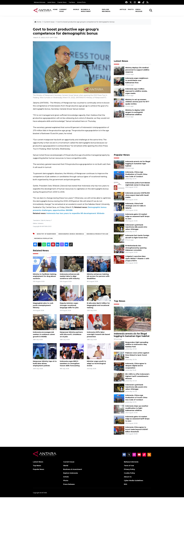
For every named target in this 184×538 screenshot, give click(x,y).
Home (55, 9)
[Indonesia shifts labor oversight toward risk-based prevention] (99, 322)
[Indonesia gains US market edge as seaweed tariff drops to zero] (119, 217)
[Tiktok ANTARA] (143, 2)
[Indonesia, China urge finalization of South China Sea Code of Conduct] (119, 175)
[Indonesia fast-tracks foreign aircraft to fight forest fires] (119, 238)
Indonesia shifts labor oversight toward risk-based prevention (98, 334)
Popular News (62, 2)
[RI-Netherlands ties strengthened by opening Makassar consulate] (119, 249)
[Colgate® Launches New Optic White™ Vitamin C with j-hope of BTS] (119, 259)
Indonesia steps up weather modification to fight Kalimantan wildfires (136, 408)
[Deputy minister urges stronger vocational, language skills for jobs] (72, 293)
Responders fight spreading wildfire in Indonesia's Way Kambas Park (136, 344)
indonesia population (43, 238)
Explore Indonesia (106, 10)
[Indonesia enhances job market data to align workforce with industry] (72, 264)
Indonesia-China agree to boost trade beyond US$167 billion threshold (136, 429)
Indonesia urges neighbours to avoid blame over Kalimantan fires (136, 80)
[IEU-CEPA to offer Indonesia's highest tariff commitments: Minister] (119, 377)
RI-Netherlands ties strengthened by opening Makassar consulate (135, 248)
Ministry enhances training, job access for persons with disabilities (98, 276)
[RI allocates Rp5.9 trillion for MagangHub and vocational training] (99, 293)
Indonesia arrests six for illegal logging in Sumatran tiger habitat (137, 164)
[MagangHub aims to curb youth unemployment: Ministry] (45, 293)
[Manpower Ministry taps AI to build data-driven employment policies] (45, 351)
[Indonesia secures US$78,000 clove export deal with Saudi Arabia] (119, 196)
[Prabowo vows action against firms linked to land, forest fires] (119, 356)
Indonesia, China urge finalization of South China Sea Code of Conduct (136, 174)
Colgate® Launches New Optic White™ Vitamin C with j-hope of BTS (137, 258)
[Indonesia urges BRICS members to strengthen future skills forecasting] (72, 351)
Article (123, 9)
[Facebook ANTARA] (126, 2)
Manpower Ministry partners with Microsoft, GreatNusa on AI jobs (71, 334)
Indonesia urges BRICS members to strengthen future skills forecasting (70, 363)
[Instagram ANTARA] (135, 2)
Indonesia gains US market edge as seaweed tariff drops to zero (137, 216)
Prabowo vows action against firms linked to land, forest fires (137, 355)
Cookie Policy (129, 473)
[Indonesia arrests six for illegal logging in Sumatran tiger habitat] (119, 165)
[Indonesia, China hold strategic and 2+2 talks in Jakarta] (119, 207)
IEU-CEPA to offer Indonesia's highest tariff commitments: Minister (137, 376)
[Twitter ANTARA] (131, 2)
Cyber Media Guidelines (133, 480)
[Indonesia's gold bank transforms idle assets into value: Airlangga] (119, 228)
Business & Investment (86, 10)
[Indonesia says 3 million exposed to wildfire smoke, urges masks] (119, 92)
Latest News (51, 2)
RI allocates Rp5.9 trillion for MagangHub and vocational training (98, 305)
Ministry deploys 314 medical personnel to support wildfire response (137, 70)
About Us (128, 477)
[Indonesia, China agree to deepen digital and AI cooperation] (119, 367)
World (76, 9)
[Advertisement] (132, 42)
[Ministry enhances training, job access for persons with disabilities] (99, 264)
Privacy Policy (129, 469)
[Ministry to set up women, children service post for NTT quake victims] (119, 103)
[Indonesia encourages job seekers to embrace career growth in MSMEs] (45, 322)
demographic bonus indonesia (71, 234)
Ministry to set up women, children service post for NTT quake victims (137, 102)
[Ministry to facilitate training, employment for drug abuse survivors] (45, 264)
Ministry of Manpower (46, 234)
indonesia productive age (97, 234)
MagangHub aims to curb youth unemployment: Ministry (43, 305)
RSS (125, 484)
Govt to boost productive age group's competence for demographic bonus (85, 22)
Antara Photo (81, 2)
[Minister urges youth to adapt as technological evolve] (99, 351)
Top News (72, 2)
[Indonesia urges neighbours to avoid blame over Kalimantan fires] (119, 81)
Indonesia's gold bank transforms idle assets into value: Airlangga (136, 227)
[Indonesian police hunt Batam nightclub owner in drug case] (119, 186)
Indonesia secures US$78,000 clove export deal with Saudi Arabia (137, 195)
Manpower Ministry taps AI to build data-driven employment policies (45, 363)
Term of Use (129, 466)
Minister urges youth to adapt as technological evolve (96, 363)
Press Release (138, 10)
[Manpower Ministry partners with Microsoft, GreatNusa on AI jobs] (72, 322)
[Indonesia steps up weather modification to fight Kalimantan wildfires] (119, 409)
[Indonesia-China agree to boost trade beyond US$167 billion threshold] (119, 430)
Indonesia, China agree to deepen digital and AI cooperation (135, 366)
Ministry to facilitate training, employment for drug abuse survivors (45, 276)
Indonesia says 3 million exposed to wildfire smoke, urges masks (136, 91)
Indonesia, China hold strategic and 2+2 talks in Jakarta (135, 206)
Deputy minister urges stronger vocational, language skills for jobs (69, 305)
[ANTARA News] (42, 10)
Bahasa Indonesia (39, 2)
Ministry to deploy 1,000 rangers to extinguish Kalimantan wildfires (135, 112)
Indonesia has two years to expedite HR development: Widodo (75, 213)
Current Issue (63, 10)
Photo (131, 9)
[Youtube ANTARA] (139, 2)
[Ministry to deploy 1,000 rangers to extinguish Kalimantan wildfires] (119, 113)
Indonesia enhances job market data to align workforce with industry (70, 276)
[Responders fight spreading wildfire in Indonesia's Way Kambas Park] (119, 345)
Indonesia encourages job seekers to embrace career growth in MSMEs (44, 334)
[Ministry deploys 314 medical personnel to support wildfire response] (119, 71)
